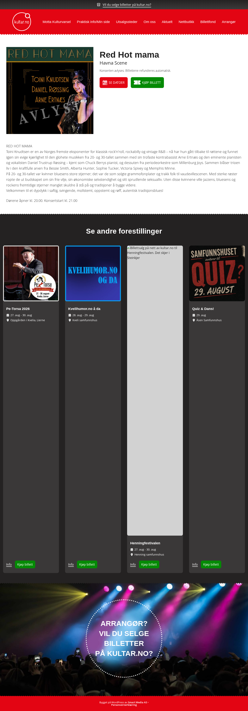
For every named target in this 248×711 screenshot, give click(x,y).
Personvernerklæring (124, 705)
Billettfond (208, 22)
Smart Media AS (137, 702)
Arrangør (229, 22)
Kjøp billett (25, 564)
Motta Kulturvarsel (57, 22)
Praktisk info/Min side (93, 22)
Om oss (150, 22)
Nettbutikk (186, 22)
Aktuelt (167, 22)
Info (9, 564)
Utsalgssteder (126, 22)
